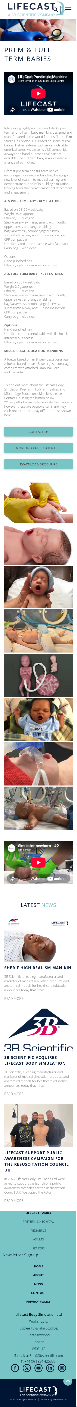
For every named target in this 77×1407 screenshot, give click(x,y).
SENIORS (39, 1248)
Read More (13, 998)
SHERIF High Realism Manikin (37, 967)
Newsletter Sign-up (20, 1254)
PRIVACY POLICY (38, 1302)
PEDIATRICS (38, 1230)
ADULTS (38, 1239)
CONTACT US (39, 431)
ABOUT (38, 1275)
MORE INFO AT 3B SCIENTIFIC (38, 448)
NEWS (38, 1284)
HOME (38, 1266)
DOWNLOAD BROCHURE (38, 464)
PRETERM (29, 1221)
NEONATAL (46, 1221)
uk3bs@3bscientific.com (44, 1355)
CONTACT (38, 1293)
